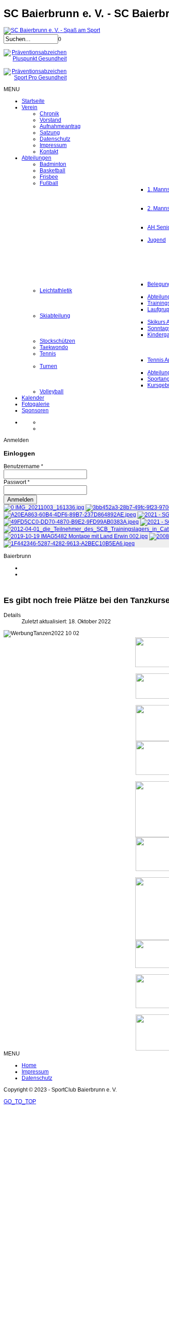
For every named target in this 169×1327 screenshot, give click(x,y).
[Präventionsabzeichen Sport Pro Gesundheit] (35, 77)
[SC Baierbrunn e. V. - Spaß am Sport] (52, 30)
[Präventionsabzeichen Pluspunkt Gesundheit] (35, 58)
